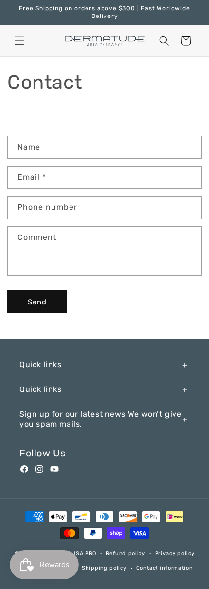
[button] (19, 40)
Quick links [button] (40, 364)
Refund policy (125, 553)
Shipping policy (104, 568)
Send (37, 302)
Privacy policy (175, 553)
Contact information (164, 568)
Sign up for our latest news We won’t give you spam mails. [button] (100, 419)
